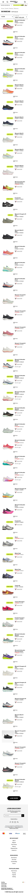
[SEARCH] (7, 2)
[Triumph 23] (8, 300)
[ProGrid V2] (8, 203)
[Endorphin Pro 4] (8, 430)
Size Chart (14, 859)
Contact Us (14, 850)
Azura (16, 537)
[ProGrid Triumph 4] (8, 623)
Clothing (14, 876)
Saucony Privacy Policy (14, 828)
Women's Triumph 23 (20, 294)
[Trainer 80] (8, 591)
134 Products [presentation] (14, 11)
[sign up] (23, 815)
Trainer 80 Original (19, 601)
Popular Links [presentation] (14, 868)
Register (14, 842)
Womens (5, 11)
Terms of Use (3, 885)
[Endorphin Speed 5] (8, 365)
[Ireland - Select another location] (22, 882)
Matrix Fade (18, 553)
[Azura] (8, 543)
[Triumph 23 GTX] (8, 736)
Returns (14, 846)
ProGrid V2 (18, 198)
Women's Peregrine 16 (20, 488)
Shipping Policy (14, 848)
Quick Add (19, 25)
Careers (14, 863)
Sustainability (14, 861)
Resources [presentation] (14, 855)
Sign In (14, 840)
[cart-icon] (25, 2)
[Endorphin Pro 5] (8, 252)
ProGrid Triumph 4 (19, 617)
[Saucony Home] (14, 2)
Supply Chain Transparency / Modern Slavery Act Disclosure (7, 889)
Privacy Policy (4, 883)
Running (14, 872)
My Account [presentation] (14, 838)
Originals (14, 874)
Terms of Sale (3, 886)
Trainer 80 (17, 585)
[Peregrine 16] (8, 494)
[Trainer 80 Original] (8, 607)
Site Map (3, 882)
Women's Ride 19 (19, 84)
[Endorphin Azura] (8, 26)
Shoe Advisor (14, 857)
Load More (14, 798)
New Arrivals (14, 870)
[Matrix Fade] (8, 559)
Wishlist (14, 32)
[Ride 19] (8, 90)
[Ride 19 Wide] (8, 236)
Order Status (14, 844)
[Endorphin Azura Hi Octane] (8, 187)
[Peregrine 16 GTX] (8, 220)
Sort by (17, 15)
